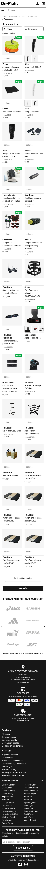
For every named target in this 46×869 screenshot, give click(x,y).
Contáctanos (23, 675)
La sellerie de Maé (10, 814)
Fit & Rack (7, 287)
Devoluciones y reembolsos (14, 763)
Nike (27, 64)
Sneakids (28, 799)
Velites (28, 150)
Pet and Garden (31, 787)
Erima (5, 64)
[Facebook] (20, 864)
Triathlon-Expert (31, 811)
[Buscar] (8, 10)
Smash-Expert (30, 793)
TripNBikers (29, 814)
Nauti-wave (7, 820)
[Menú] (3, 10)
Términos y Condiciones (12, 760)
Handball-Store (8, 808)
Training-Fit (29, 805)
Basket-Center (8, 784)
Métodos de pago (9, 769)
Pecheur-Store (30, 784)
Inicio (4, 16)
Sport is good (30, 802)
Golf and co (7, 805)
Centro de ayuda (9, 737)
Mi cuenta (6, 734)
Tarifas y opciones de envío (14, 772)
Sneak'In (28, 796)
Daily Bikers (7, 787)
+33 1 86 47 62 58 (23, 682)
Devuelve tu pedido (23, 721)
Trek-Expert (29, 808)
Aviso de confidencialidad (13, 775)
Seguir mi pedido (9, 739)
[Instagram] (26, 864)
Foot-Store (6, 799)
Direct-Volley (7, 793)
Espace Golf (7, 796)
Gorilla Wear (30, 334)
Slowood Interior (31, 790)
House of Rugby (9, 811)
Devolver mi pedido (10, 742)
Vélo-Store (28, 817)
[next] (44, 626)
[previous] (1, 626)
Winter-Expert (30, 820)
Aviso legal (7, 766)
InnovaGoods (8, 195)
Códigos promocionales (12, 745)
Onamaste (7, 239)
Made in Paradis (9, 817)
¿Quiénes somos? (10, 754)
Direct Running (8, 790)
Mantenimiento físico (17, 16)
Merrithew (29, 195)
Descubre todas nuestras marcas (23, 653)
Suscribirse (23, 847)
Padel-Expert (7, 823)
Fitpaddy (29, 382)
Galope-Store (8, 802)
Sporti (5, 108)
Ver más (23, 588)
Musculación (32, 16)
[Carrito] (44, 4)
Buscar (14, 10)
